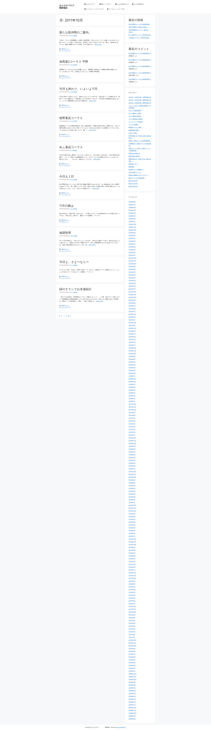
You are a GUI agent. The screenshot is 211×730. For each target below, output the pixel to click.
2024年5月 (132, 277)
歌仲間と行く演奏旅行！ (136, 169)
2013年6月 (132, 556)
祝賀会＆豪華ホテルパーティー (138, 175)
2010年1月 (132, 671)
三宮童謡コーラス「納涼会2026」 (139, 38)
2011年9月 (132, 615)
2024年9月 (132, 266)
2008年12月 (132, 707)
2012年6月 (132, 589)
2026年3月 (132, 216)
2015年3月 (132, 497)
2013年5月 (132, 558)
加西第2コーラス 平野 (73, 61)
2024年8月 (132, 269)
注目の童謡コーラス (135, 172)
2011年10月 (132, 612)
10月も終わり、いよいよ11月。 (79, 88)
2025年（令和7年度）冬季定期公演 (140, 97)
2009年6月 (132, 690)
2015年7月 (132, 485)
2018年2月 (132, 398)
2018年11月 (132, 381)
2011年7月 (132, 620)
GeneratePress (121, 727)
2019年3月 (132, 373)
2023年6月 (132, 308)
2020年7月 (132, 334)
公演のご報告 (133, 133)
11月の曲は (66, 205)
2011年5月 (132, 626)
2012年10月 (132, 578)
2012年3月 (132, 598)
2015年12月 (132, 471)
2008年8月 (132, 719)
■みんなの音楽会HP (138, 4)
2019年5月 (132, 367)
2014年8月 (132, 516)
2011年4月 (132, 629)
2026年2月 (132, 218)
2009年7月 (132, 688)
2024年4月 (132, 280)
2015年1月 (132, 502)
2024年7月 (132, 272)
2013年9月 (132, 547)
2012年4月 (132, 595)
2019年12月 (132, 348)
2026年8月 (132, 202)
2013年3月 (132, 564)
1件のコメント (65, 221)
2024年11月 (132, 261)
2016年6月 (132, 454)
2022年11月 (132, 314)
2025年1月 (132, 255)
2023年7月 (132, 306)
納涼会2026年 (133, 186)
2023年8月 (132, 303)
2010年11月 (132, 643)
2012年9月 (132, 581)
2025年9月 (132, 233)
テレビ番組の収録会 (135, 116)
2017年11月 (132, 407)
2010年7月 (132, 654)
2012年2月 (132, 601)
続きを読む (98, 44)
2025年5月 (132, 244)
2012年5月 (132, 592)
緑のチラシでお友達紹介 (75, 289)
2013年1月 (132, 570)
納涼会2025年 (133, 183)
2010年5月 (132, 660)
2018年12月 (132, 379)
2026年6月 (132, 207)
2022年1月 (132, 320)
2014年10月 (132, 511)
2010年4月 (132, 662)
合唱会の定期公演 (134, 153)
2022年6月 (132, 317)
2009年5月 (132, 693)
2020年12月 (132, 328)
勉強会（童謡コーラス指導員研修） (140, 141)
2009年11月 (132, 676)
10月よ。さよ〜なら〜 (74, 262)
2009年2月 (132, 702)
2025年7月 (132, 238)
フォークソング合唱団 (136, 122)
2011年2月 (132, 634)
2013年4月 (132, 561)
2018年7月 (132, 384)
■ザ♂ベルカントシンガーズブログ (94, 9)
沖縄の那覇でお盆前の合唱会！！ (139, 27)
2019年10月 (132, 353)
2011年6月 (132, 623)
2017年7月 (132, 418)
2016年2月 (132, 466)
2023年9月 (132, 300)
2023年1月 (132, 311)
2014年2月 (132, 533)
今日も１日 (66, 176)
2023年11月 (132, 294)
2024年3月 (132, 283)
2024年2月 (132, 286)
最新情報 (131, 167)
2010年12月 (132, 640)
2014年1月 (132, 536)
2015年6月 (132, 488)
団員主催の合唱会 (134, 156)
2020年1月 (132, 345)
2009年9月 (132, 682)
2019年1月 (132, 376)
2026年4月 (132, 213)
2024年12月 (132, 258)
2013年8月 (132, 550)
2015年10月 (132, 477)
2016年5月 (132, 457)
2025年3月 (132, 249)
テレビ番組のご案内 (135, 113)
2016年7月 (132, 452)
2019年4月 (132, 370)
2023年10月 (132, 297)
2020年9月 (132, 331)
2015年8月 (132, 483)
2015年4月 (132, 494)
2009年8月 (132, 685)
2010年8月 (132, 651)
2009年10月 (132, 679)
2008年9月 (132, 716)
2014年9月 (132, 513)
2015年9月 (132, 480)
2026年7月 (132, 204)
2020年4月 (132, 336)
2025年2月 (132, 252)
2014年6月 (132, 522)
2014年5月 (132, 525)
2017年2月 (132, 432)
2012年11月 (132, 575)
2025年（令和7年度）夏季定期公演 (140, 100)
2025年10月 (132, 230)
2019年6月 (132, 365)
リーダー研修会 (133, 124)
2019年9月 (132, 356)
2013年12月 (132, 539)
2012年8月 (132, 584)
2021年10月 (132, 322)
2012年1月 (132, 603)
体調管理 (65, 232)
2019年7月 (132, 362)
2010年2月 (132, 668)
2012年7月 (132, 587)
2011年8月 (132, 617)
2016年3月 (132, 463)
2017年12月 (132, 404)
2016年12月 (132, 438)
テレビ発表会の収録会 (136, 119)
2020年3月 (132, 339)
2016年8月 (132, 449)
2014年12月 (132, 505)
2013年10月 (132, 544)
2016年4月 (132, 460)
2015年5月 (132, 491)
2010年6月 (132, 657)
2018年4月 (132, 393)
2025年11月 (132, 227)
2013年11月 (132, 542)
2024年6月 (132, 275)
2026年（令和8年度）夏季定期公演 (140, 103)
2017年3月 (132, 429)
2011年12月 (132, 606)
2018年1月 (132, 401)
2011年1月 (132, 637)
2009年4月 (132, 696)
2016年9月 (132, 446)
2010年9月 (132, 648)
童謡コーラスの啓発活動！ (137, 178)
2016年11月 (132, 440)
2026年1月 (132, 221)
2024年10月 (132, 263)
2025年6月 (132, 241)
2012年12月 (132, 572)
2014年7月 (132, 519)
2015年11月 (132, 474)
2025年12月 (132, 224)
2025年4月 (132, 247)
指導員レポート (65, 49)
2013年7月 (132, 553)
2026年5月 (132, 210)
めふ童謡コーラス (71, 147)
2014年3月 (132, 530)
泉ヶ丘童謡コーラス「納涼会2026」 (140, 35)
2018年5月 (132, 390)
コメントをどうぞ (65, 50)
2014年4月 (132, 528)
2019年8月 (132, 359)
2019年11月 (132, 351)
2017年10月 (132, 410)
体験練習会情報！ (134, 130)
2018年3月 (132, 395)
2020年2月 (132, 342)
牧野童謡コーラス (71, 118)
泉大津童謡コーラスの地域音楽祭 (139, 24)
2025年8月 (132, 235)
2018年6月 (132, 387)
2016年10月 (132, 443)
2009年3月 (132, 699)
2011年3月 (132, 631)
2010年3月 (132, 665)
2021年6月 (132, 325)
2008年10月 (132, 713)
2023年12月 (132, 292)
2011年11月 (132, 609)
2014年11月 (132, 508)
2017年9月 (132, 412)
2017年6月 (132, 421)
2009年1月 (132, 705)
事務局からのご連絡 (135, 127)
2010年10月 (132, 646)
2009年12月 (132, 674)
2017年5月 (132, 424)
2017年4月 (132, 426)
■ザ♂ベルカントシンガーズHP (115, 9)
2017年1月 (132, 435)
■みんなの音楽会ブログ (122, 4)
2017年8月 (132, 415)
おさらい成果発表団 (135, 110)
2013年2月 (132, 567)
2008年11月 (132, 710)
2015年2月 (132, 499)
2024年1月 (132, 289)
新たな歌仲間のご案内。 (75, 32)
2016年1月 (132, 469)
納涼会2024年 (133, 181)
